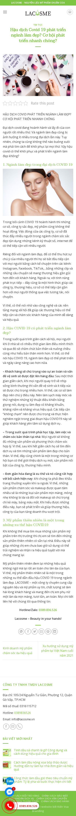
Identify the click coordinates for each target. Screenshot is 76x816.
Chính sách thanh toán (23, 801)
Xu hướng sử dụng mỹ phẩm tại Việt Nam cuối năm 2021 (57, 650)
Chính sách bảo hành (55, 801)
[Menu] (5, 11)
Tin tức (38, 25)
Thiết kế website (41, 806)
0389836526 (22, 713)
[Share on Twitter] (35, 631)
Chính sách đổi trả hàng (23, 795)
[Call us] (19, 727)
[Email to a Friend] (41, 631)
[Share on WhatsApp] (21, 631)
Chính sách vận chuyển (52, 798)
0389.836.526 (28, 806)
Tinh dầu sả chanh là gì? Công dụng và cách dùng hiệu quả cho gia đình (40, 752)
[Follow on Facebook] (6, 727)
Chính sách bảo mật (55, 795)
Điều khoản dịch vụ (21, 798)
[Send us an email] (13, 727)
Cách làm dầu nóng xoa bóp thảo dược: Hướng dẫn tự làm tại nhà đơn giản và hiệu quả (43, 766)
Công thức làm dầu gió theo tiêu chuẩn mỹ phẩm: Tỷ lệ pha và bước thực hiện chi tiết (43, 779)
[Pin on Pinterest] (48, 631)
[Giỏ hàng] (70, 12)
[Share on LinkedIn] (55, 631)
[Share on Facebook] (28, 631)
